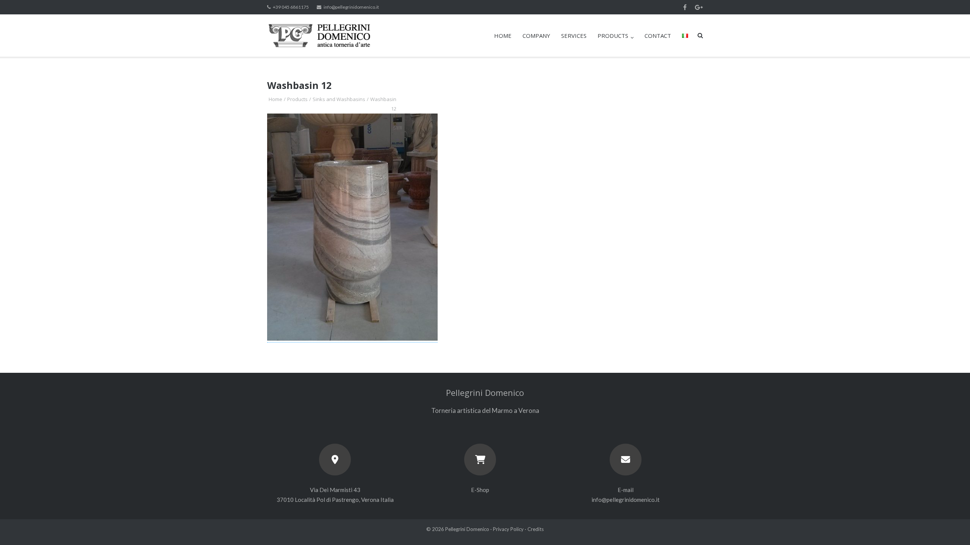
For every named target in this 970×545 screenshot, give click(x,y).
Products (297, 99)
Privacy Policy (508, 529)
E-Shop (480, 489)
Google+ (699, 7)
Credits (535, 529)
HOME (503, 35)
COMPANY (536, 35)
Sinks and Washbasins (339, 99)
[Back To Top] (951, 527)
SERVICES (574, 35)
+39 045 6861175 (291, 7)
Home (275, 99)
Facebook (685, 7)
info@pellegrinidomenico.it (351, 7)
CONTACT (658, 35)
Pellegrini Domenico (467, 529)
